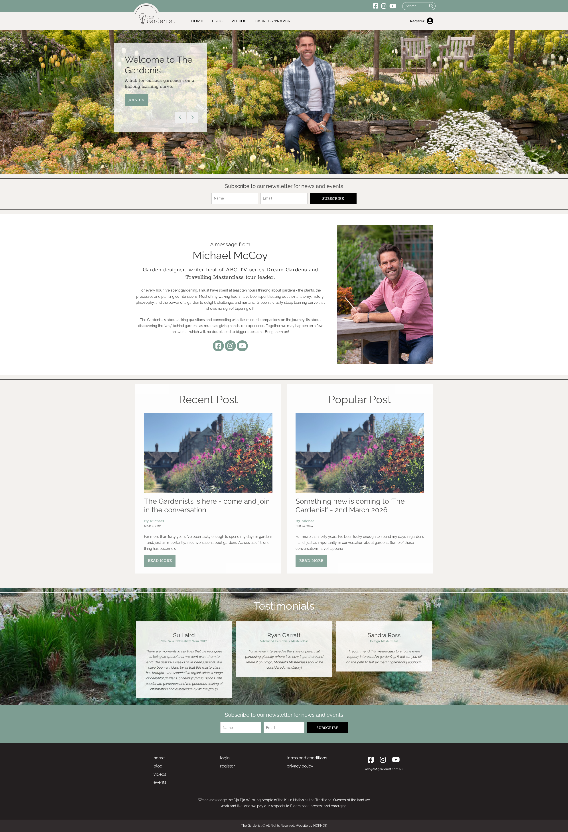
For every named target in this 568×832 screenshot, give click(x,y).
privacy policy (300, 765)
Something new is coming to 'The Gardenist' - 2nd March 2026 (350, 505)
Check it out (142, 110)
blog (158, 765)
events (160, 782)
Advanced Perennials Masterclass (184, 641)
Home (197, 21)
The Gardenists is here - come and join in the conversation (207, 505)
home (159, 757)
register (227, 765)
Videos (238, 21)
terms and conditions (307, 757)
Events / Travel (272, 21)
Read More (160, 560)
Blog (217, 21)
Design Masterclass (284, 641)
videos (160, 774)
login (225, 757)
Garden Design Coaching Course (384, 641)
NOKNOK (320, 825)
